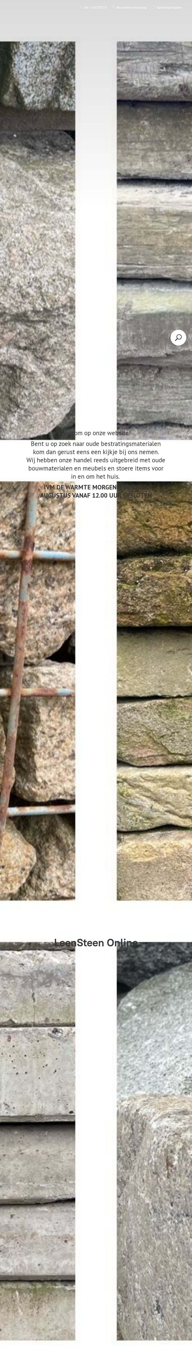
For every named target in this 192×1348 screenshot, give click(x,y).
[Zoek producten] (178, 337)
